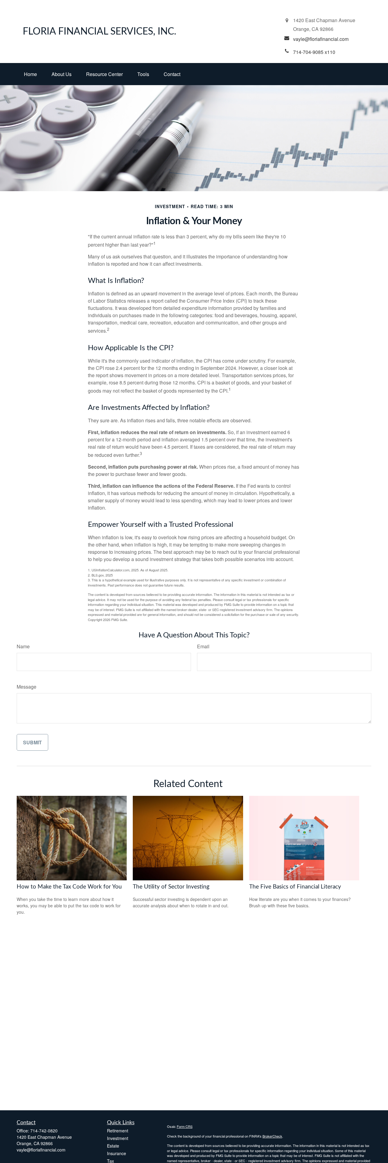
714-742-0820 (44, 1131)
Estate (113, 1146)
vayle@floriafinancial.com (41, 1150)
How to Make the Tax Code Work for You (69, 887)
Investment (117, 1138)
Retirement (117, 1131)
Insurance (116, 1153)
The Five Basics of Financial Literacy (295, 887)
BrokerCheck (272, 1136)
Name (23, 646)
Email (203, 646)
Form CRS (184, 1126)
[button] (30, 74)
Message (26, 686)
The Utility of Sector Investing (171, 887)
